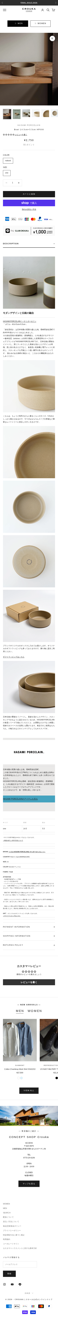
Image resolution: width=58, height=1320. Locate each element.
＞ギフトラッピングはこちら (11, 915)
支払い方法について (11, 1222)
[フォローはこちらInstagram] (4, 1284)
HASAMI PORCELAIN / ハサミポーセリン (19, 321)
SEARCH (7, 1213)
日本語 (27, 1293)
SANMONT (20, 1065)
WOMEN (35, 1011)
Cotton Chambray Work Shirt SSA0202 (20, 1069)
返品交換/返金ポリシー (12, 1226)
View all (29, 1090)
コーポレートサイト (11, 1244)
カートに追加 (29, 194)
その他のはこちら (27, 852)
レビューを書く (29, 982)
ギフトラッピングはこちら (13, 657)
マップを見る (29, 1184)
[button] (8, 135)
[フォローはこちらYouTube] (12, 1284)
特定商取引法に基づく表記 (13, 1235)
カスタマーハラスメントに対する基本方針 (20, 1248)
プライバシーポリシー (12, 1230)
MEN (20, 1011)
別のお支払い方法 (29, 209)
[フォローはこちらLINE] (19, 1284)
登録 (9, 1274)
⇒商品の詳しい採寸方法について (13, 840)
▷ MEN (19, 23)
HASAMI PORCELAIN (29, 125)
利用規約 (6, 1239)
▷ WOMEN (40, 23)
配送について (8, 1217)
